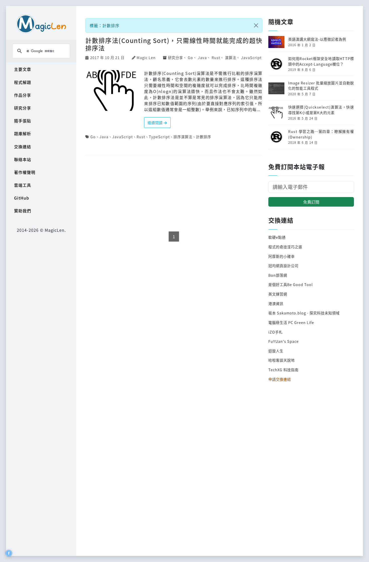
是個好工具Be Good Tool (290, 284)
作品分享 (22, 95)
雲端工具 (22, 185)
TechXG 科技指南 (283, 369)
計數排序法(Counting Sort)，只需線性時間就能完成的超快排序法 (173, 44)
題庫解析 (22, 133)
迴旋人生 (275, 350)
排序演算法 (182, 136)
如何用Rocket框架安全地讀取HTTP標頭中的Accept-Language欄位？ (321, 61)
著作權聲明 (24, 172)
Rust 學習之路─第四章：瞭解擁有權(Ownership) (321, 134)
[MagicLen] (41, 23)
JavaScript (251, 57)
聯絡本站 (22, 159)
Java (202, 57)
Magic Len (146, 57)
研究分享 (22, 108)
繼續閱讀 (156, 122)
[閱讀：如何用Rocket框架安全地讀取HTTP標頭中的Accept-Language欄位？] (276, 63)
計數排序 (203, 136)
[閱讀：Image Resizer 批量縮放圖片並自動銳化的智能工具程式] (276, 87)
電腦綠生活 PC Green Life (291, 322)
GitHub (21, 198)
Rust (216, 57)
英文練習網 (277, 294)
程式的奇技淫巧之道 (285, 246)
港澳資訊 (275, 303)
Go (190, 57)
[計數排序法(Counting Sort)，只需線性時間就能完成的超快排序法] (113, 90)
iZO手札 (275, 332)
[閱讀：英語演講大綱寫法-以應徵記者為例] (276, 41)
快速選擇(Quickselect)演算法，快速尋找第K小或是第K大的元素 (321, 109)
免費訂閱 (311, 202)
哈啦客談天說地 (281, 360)
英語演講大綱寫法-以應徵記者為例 (317, 39)
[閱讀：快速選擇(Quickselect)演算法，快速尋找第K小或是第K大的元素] (276, 112)
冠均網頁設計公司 (283, 265)
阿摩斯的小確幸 (281, 256)
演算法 (230, 57)
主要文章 (22, 69)
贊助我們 (22, 211)
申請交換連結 (279, 379)
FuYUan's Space (283, 341)
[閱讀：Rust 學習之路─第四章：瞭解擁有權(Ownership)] (276, 136)
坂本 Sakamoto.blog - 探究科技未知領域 (304, 312)
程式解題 (22, 82)
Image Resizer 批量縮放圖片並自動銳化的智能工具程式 (321, 85)
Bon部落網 (277, 275)
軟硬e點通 (277, 237)
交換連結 (22, 147)
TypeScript (159, 136)
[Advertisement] (173, 193)
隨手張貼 (22, 121)
